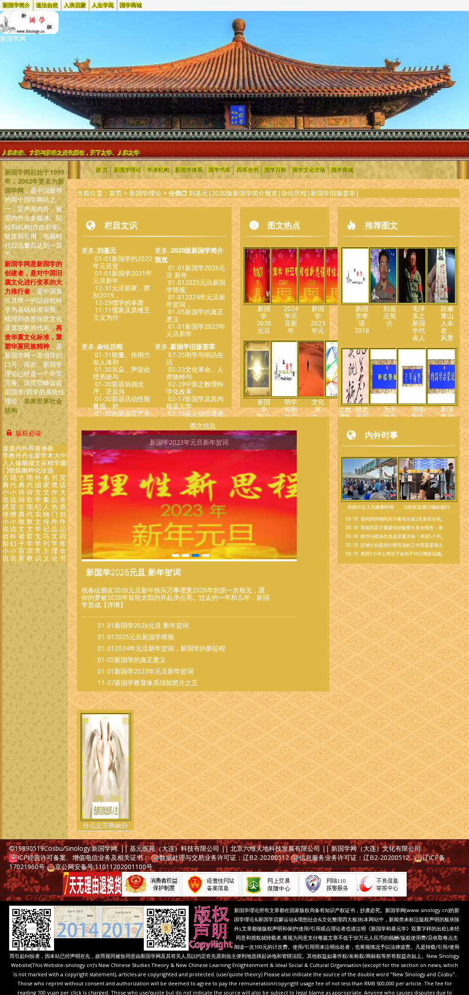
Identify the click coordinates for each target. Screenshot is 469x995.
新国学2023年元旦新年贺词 (154, 671)
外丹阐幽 (25, 459)
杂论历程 (294, 193)
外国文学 (38, 488)
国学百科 (275, 170)
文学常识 (38, 547)
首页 (115, 193)
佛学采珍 (44, 459)
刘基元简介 (389, 315)
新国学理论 (127, 170)
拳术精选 (50, 459)
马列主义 (46, 547)
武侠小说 (5, 517)
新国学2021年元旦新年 (122, 277)
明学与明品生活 (195, 358)
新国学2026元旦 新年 (195, 271)
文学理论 (54, 547)
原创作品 (63, 517)
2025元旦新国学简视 (195, 286)
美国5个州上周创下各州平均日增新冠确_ (401, 553)
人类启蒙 (75, 5)
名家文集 (46, 488)
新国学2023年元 (318, 319)
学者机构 (158, 170)
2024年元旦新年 (291, 319)
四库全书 (63, 547)
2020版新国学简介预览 (245, 193)
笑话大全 (63, 488)
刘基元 (198, 193)
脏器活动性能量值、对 (121, 402)
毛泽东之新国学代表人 (418, 323)
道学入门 (5, 459)
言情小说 (13, 517)
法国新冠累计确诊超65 (427, 507)
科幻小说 (13, 547)
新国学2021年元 (263, 412)
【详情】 (113, 604)
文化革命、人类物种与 (195, 373)
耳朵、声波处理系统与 (121, 373)
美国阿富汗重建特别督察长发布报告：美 (401, 527)
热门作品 (54, 517)
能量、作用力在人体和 (121, 358)
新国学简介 (16, 5)
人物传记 (46, 517)
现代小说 (13, 488)
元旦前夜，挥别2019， (121, 291)
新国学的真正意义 (195, 315)
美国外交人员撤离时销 (370, 507)
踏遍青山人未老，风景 (447, 323)
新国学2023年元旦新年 (195, 330)
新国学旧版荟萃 (333, 193)
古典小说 (5, 488)
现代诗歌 (30, 488)
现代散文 (30, 517)
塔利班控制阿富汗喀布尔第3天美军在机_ (401, 519)
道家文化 (37, 459)
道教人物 (12, 459)
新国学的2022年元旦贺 (122, 262)
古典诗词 (21, 488)
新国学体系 (188, 170)
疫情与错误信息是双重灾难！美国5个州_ (401, 536)
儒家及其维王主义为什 (121, 313)
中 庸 (63, 459)
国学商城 (131, 5)
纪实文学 (38, 517)
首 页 (101, 170)
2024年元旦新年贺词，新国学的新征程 (170, 648)
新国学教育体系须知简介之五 (156, 682)
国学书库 (219, 170)
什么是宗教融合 (105, 825)
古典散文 (21, 517)
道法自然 (47, 5)
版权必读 (27, 433)
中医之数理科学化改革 (195, 388)
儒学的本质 (128, 302)
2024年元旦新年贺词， (195, 301)
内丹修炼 (18, 459)
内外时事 (381, 434)
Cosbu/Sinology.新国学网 (80, 848)
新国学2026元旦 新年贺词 (133, 571)
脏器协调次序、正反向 (118, 388)
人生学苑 (103, 5)
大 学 (57, 459)
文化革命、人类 (317, 412)
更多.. (99, 250)
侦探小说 (5, 547)
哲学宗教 (30, 547)
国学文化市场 (308, 170)
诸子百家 (21, 547)
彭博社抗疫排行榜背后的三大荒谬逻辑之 (401, 545)
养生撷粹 (31, 459)
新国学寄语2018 (361, 319)
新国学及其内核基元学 (195, 402)
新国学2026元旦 (263, 319)
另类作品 (54, 488)
